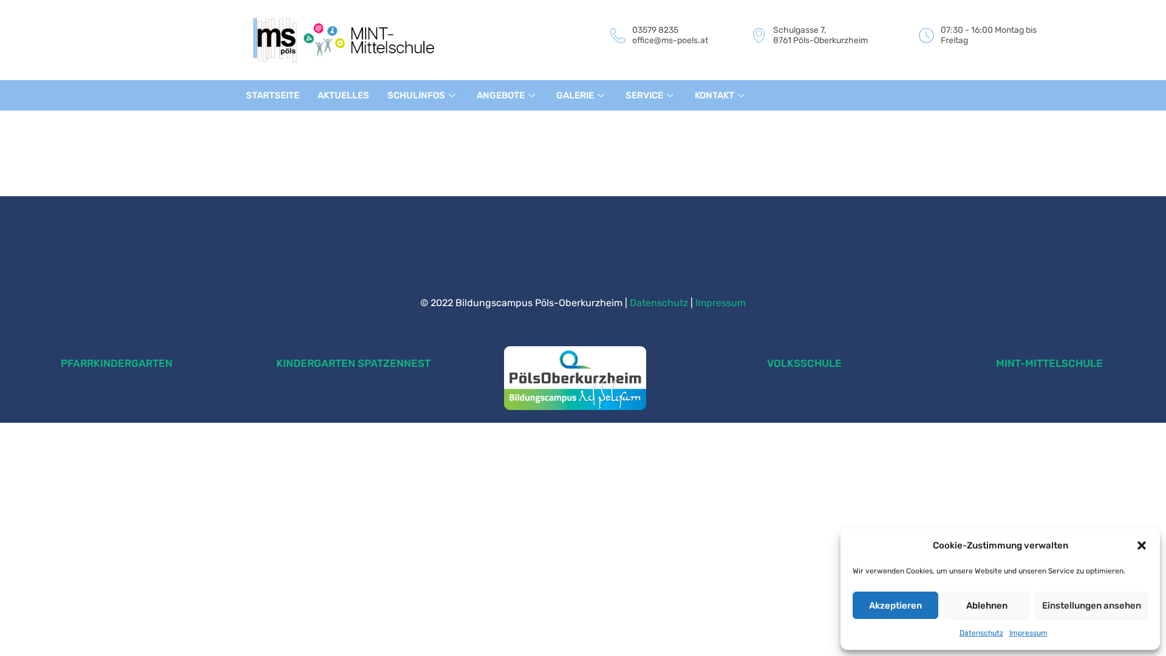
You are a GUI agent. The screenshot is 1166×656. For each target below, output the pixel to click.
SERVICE (644, 95)
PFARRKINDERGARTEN (116, 363)
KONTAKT (714, 95)
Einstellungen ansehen (1091, 605)
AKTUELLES (343, 95)
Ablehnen (986, 605)
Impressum (1028, 633)
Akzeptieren (895, 605)
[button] (1142, 545)
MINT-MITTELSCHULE (1049, 363)
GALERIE (575, 95)
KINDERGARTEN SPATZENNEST (353, 363)
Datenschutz (981, 633)
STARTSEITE (272, 95)
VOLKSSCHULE (804, 363)
